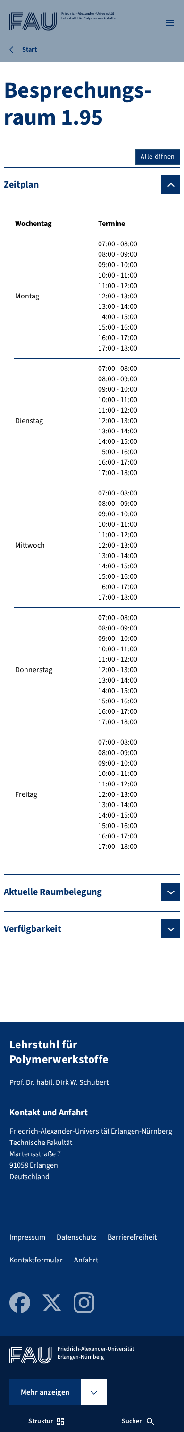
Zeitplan (21, 184)
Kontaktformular (36, 1260)
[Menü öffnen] (169, 22)
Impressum (27, 1237)
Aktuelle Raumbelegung (53, 892)
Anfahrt (86, 1260)
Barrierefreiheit (132, 1237)
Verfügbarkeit (32, 929)
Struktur (40, 1421)
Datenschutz (76, 1237)
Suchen (132, 1421)
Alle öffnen (158, 157)
